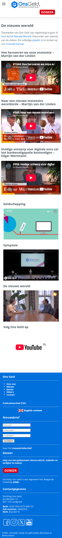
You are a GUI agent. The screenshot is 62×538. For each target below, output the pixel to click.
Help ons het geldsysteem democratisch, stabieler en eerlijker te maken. (30, 461)
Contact (10, 394)
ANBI (16, 482)
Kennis (9, 389)
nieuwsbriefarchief (21, 448)
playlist (36, 40)
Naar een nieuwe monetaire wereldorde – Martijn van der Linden (28, 102)
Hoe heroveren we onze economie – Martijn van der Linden (27, 54)
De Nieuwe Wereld (20, 36)
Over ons (11, 384)
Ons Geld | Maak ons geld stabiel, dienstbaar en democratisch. (27, 534)
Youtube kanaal (15, 44)
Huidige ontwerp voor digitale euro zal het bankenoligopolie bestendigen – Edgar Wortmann (29, 152)
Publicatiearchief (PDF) (14, 403)
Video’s (10, 392)
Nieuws (10, 386)
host (3, 36)
